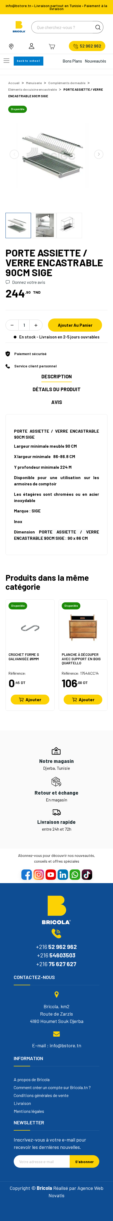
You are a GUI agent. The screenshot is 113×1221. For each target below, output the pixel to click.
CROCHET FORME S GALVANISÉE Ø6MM (24, 657)
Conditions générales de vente (41, 1095)
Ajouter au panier (75, 325)
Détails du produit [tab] (57, 389)
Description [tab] (56, 376)
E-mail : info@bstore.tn (56, 1045)
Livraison (22, 1103)
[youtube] (50, 874)
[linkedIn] (62, 874)
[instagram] (38, 874)
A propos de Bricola (32, 1079)
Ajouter (33, 699)
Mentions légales (29, 1111)
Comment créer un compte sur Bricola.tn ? (52, 1087)
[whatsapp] (75, 874)
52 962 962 (90, 46)
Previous (14, 154)
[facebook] (26, 874)
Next (98, 154)
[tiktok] (87, 874)
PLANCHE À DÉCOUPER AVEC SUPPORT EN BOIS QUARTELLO (81, 659)
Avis (56, 402)
